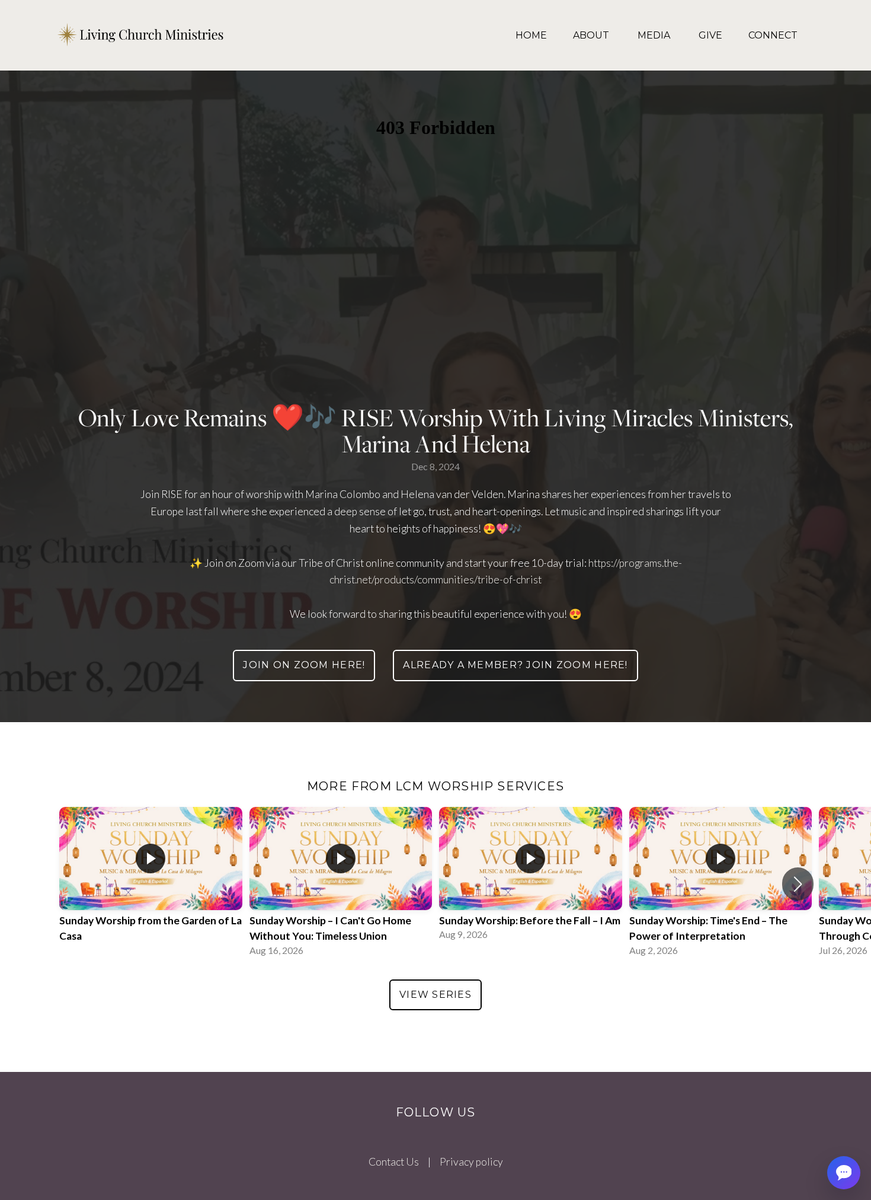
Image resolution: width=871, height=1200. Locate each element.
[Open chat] (843, 1172)
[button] (798, 884)
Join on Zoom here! (304, 665)
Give (710, 35)
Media (655, 35)
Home (531, 35)
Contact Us (394, 1162)
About (592, 35)
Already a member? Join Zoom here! (515, 665)
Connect (773, 35)
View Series (435, 994)
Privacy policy (471, 1162)
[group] (150, 884)
